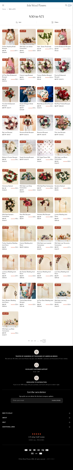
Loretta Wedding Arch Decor (61, 215)
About (4, 418)
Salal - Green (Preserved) (44, 47)
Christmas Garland (7, 186)
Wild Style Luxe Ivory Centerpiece (60, 301)
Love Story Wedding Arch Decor (62, 273)
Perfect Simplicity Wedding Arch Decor (9, 244)
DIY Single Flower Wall (43, 157)
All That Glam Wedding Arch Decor (45, 301)
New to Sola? (7, 413)
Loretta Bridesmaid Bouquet (63, 47)
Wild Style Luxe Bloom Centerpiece (61, 158)
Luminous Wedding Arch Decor (9, 273)
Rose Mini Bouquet (25, 214)
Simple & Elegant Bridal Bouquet (26, 105)
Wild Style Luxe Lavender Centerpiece (44, 244)
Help (4, 422)
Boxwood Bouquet (42, 132)
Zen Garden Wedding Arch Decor (27, 273)
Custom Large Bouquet (26, 75)
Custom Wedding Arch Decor (26, 244)
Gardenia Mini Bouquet (43, 214)
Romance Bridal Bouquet (27, 132)
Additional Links (8, 427)
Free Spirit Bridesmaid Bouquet (8, 105)
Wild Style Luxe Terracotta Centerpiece (62, 244)
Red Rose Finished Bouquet (62, 104)
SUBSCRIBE (56, 400)
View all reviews (36, 440)
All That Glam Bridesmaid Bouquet (9, 76)
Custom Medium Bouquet (44, 75)
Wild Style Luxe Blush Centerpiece (8, 330)
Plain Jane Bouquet (60, 132)
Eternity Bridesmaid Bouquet (60, 76)
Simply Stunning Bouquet (27, 157)
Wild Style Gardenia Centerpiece (7, 215)
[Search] (66, 5)
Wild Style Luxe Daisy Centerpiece (26, 187)
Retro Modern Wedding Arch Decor (9, 301)
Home (4, 9)
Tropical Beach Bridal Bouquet (25, 301)
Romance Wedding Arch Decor (44, 273)
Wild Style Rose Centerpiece (45, 186)
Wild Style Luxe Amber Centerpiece (26, 47)
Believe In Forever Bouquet (9, 157)
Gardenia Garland (60, 186)
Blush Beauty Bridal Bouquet (45, 104)
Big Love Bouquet (7, 132)
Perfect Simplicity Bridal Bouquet (8, 47)
